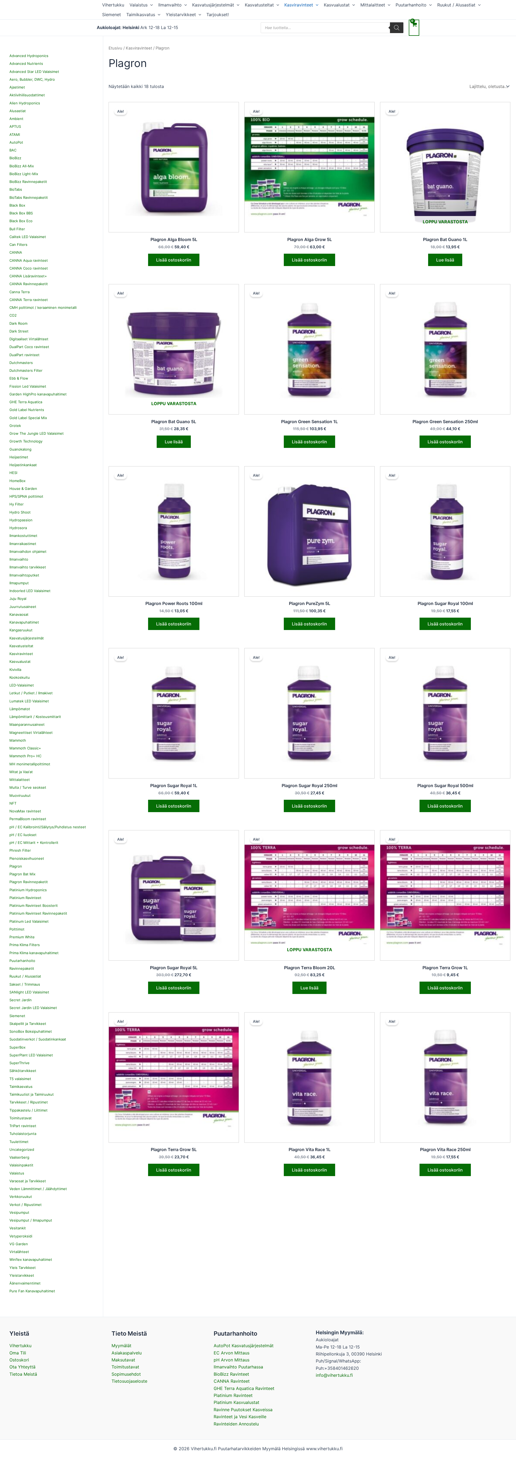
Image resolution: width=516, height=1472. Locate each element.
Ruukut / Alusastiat (456, 5)
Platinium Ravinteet (233, 1395)
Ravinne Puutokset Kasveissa (243, 1409)
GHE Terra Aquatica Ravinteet (244, 1388)
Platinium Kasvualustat (236, 1402)
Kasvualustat (337, 5)
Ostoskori (19, 1360)
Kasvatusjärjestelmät (213, 5)
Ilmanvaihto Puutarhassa (238, 1367)
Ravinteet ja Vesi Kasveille (240, 1416)
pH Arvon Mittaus (231, 1360)
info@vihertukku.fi (334, 1375)
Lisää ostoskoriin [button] (173, 260)
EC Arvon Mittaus (231, 1353)
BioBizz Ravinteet (231, 1374)
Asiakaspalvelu (127, 1353)
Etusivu (115, 48)
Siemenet (111, 14)
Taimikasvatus (140, 14)
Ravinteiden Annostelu (236, 1424)
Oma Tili (17, 1353)
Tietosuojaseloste (129, 1381)
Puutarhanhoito (411, 5)
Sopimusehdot (126, 1374)
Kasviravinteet (298, 5)
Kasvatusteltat (259, 5)
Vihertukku (113, 5)
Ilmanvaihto (170, 5)
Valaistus (139, 5)
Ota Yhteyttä (22, 1367)
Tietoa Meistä (23, 1374)
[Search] (396, 27)
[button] (150, 5)
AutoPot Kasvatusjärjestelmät (244, 1345)
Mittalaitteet (372, 5)
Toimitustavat (125, 1367)
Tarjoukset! (217, 14)
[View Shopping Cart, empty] (414, 28)
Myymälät (121, 1345)
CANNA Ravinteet (232, 1381)
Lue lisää (445, 260)
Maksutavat (123, 1360)
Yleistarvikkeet (181, 14)
